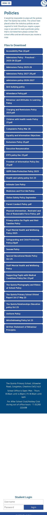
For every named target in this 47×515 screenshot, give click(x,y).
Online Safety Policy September (21, 197)
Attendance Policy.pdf (16, 93)
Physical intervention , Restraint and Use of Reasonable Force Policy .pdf (23, 212)
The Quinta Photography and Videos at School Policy (23, 286)
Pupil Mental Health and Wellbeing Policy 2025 (22, 231)
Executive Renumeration (17, 148)
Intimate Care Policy (15, 184)
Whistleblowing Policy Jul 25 (19, 320)
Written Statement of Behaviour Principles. (21, 328)
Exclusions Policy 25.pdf (17, 142)
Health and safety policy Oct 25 (21, 178)
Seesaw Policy (12, 249)
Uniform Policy (13, 313)
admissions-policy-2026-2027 (20, 80)
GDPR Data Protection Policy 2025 (22, 171)
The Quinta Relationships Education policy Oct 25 (23, 306)
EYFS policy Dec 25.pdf (17, 155)
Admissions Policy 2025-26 (19, 67)
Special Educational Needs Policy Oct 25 (21, 257)
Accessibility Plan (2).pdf (17, 51)
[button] (6, 3)
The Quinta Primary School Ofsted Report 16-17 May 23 (22, 296)
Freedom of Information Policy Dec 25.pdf (22, 163)
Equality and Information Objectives (23, 135)
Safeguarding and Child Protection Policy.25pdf (22, 241)
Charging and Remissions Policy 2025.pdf (21, 111)
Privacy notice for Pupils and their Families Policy (22, 222)
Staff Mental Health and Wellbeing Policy (22, 267)
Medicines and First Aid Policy (20, 191)
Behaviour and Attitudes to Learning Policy (23, 101)
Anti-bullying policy (15, 87)
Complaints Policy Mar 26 (18, 129)
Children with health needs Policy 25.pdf (22, 121)
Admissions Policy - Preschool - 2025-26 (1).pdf (21, 59)
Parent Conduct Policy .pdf (19, 204)
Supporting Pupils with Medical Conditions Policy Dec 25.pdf (21, 277)
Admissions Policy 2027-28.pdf (21, 73)
